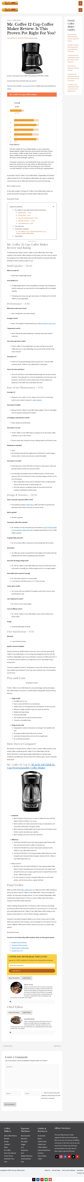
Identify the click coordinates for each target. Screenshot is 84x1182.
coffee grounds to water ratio (46, 323)
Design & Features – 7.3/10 (26, 221)
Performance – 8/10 (24, 215)
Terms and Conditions (68, 1170)
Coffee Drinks (42, 1141)
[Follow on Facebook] (65, 1156)
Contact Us (80, 1173)
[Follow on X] (57, 1156)
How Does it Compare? (22, 229)
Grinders (40, 1153)
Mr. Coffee (7, 1150)
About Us (47, 1170)
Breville (6, 1139)
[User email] (10, 1002)
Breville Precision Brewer (19, 942)
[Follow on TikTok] (73, 1156)
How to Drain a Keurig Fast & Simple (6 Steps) (73, 68)
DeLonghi (24, 1141)
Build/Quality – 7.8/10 (24, 213)
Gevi (22, 1153)
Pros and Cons (19, 226)
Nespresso (24, 1150)
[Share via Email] (46, 1179)
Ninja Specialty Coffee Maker (20, 948)
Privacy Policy (56, 1170)
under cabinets (37, 400)
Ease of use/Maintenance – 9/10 (28, 218)
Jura (22, 1147)
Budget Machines (26, 1156)
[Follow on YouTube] (69, 1156)
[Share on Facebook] (38, 1179)
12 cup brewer (27, 86)
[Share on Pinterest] (42, 1179)
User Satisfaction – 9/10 (25, 223)
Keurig (6, 1141)
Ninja (5, 1147)
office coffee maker (27, 890)
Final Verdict (19, 236)
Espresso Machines (44, 1150)
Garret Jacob (33, 38)
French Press (8, 1156)
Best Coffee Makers (10, 1136)
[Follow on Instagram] (61, 1156)
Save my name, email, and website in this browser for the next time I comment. (50, 1095)
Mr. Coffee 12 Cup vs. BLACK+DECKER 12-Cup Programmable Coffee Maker (31, 232)
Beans (40, 1139)
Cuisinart (7, 1144)
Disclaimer (80, 1170)
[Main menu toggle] (80, 3)
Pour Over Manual (10, 1153)
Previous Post (7, 1046)
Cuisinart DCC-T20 (16, 951)
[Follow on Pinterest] (77, 1156)
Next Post (58, 1046)
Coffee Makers (42, 1147)
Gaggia (23, 1144)
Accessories (41, 1136)
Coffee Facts (42, 1144)
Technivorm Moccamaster (19, 945)
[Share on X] (33, 1179)
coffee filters (29, 505)
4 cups (34, 821)
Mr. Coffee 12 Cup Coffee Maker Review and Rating (30, 210)
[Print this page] (50, 1179)
